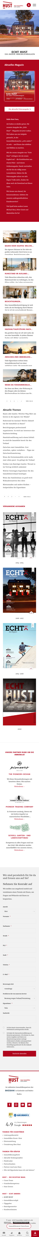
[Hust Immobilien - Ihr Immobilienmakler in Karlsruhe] (16, 5)
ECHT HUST (8, 1197)
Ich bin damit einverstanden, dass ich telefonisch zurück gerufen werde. (19, 1028)
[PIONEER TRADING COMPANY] (19, 799)
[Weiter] (35, 795)
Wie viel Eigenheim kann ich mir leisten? (19, 1170)
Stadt (5, 955)
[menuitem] (33, 5)
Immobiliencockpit (11, 1200)
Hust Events (8, 1187)
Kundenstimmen (10, 1209)
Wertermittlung (10, 1141)
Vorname (7, 916)
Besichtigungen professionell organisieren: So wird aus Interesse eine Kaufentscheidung (19, 430)
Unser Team (8, 1180)
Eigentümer (7, 1003)
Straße (6, 936)
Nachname (7, 926)
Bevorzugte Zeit (8, 984)
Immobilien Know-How (13, 1138)
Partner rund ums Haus (12, 1167)
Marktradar (8, 1161)
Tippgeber (8, 1203)
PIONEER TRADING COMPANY (19, 807)
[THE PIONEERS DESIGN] (19, 766)
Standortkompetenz (11, 1183)
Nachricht (6, 1013)
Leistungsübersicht (11, 1135)
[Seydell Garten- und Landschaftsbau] (19, 827)
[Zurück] (4, 795)
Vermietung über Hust (12, 1144)
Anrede (5, 907)
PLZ (5, 945)
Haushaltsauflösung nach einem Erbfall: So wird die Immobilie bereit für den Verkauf (19, 440)
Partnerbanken (9, 1164)
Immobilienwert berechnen (19, 1226)
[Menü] (33, 5)
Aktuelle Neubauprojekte (13, 1158)
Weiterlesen (18, 786)
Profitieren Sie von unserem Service (15, 994)
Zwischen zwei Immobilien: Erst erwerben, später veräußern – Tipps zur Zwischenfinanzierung (18, 450)
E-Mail (6, 974)
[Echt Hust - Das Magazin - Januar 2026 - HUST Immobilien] (19, 86)
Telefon (6, 965)
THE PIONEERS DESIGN (19, 774)
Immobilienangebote (12, 1155)
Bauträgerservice (10, 1206)
